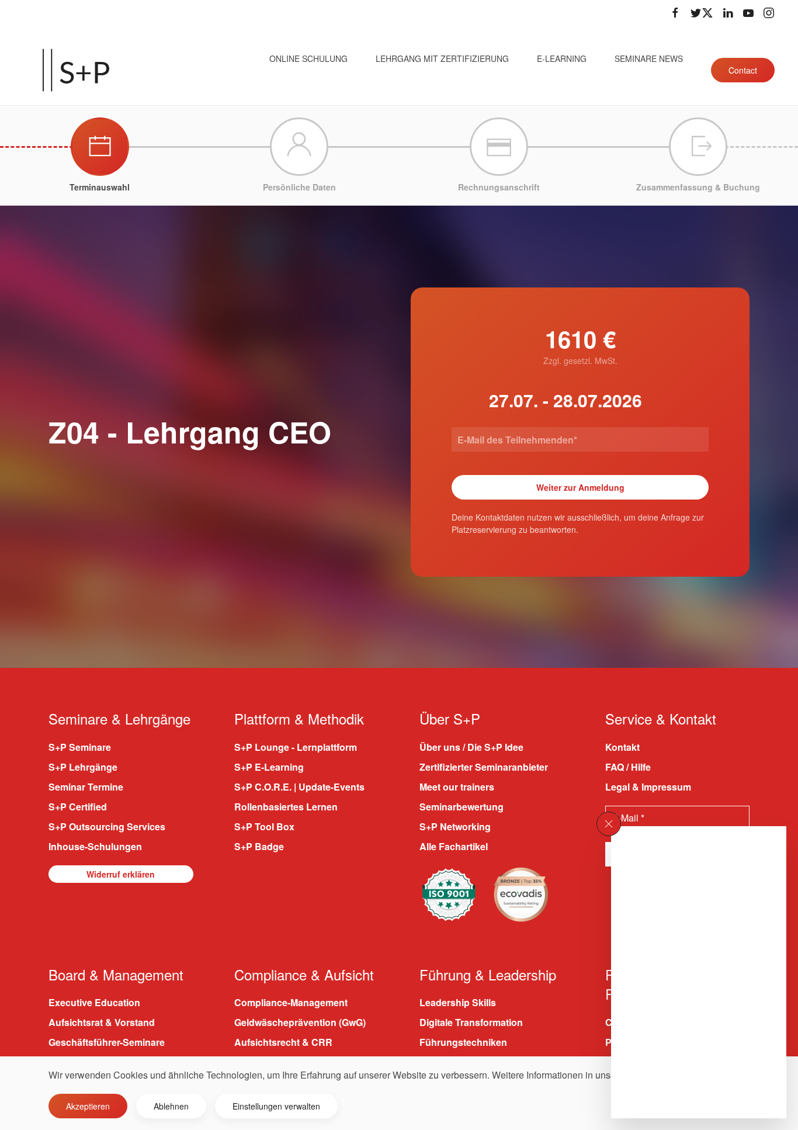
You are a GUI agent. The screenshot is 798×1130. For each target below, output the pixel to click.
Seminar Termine (85, 786)
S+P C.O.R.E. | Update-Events (299, 786)
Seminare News (649, 58)
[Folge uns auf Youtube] (748, 13)
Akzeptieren (88, 1106)
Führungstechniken (463, 1042)
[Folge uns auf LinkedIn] (728, 13)
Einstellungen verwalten (276, 1106)
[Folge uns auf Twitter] (701, 13)
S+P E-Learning (269, 767)
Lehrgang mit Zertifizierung (442, 58)
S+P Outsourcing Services (106, 826)
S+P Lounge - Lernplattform (295, 747)
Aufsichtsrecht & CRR (283, 1042)
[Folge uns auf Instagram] (769, 13)
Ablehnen (171, 1106)
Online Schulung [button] (308, 58)
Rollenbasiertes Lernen (286, 806)
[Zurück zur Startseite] (76, 70)
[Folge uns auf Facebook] (675, 13)
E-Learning (562, 58)
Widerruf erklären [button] (120, 874)
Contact (742, 70)
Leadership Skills (457, 1002)
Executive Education (94, 1002)
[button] (608, 824)
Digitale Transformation (471, 1022)
